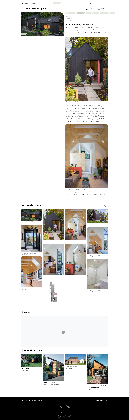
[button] (64, 330)
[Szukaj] (104, 3)
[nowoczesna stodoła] (28, 3)
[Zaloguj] (107, 3)
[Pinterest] (69, 416)
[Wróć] (22, 8)
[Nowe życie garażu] (53, 367)
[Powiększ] (42, 24)
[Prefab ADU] (31, 360)
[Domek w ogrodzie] (75, 359)
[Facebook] (59, 416)
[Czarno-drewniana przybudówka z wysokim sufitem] (97, 369)
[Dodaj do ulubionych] (23, 14)
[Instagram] (64, 416)
